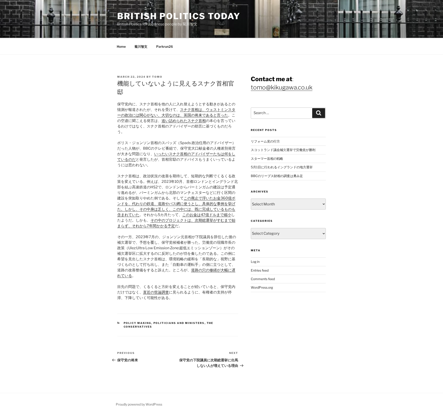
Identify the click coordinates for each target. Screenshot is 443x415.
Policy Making (137, 323)
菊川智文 (141, 46)
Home (121, 46)
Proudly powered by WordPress (139, 404)
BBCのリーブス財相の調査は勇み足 (277, 176)
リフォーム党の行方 (265, 141)
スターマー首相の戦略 (267, 158)
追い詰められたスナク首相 (184, 121)
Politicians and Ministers (179, 323)
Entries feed (260, 270)
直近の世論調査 (156, 292)
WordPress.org (262, 287)
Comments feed (263, 279)
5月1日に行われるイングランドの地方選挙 (282, 167)
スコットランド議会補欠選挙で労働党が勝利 (283, 150)
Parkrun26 (164, 46)
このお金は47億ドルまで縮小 (206, 215)
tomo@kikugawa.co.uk (281, 87)
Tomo (157, 76)
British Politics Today (178, 16)
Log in (255, 262)
